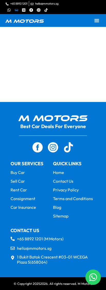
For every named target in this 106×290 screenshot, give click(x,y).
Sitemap (60, 216)
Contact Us (63, 181)
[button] (97, 20)
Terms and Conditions (73, 198)
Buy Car (18, 172)
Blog (57, 207)
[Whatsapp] (9, 10)
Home (58, 172)
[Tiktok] (46, 10)
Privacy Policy (66, 189)
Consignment (23, 198)
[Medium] (24, 10)
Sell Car (18, 181)
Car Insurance (23, 207)
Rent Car (19, 189)
